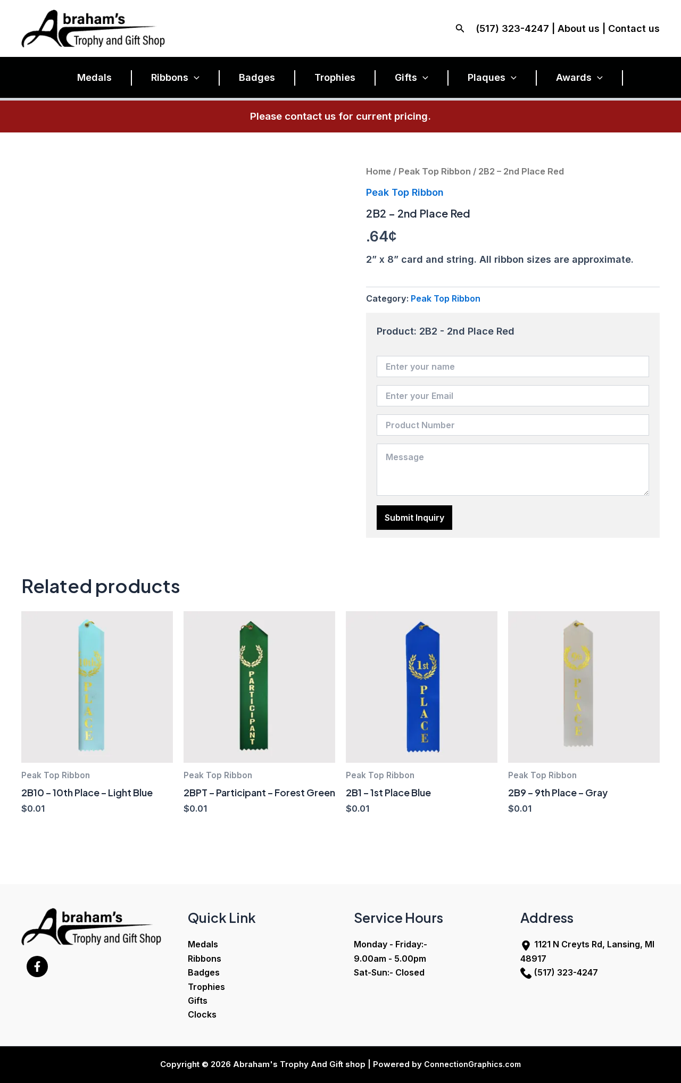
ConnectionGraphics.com (472, 1064)
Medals (94, 77)
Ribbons (204, 958)
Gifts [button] (406, 77)
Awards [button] (574, 77)
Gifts (197, 1000)
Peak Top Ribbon (434, 171)
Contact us (634, 28)
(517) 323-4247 (566, 972)
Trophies (334, 77)
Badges (257, 77)
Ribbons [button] (169, 77)
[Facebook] (37, 966)
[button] (460, 28)
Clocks (202, 1014)
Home (378, 171)
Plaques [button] (486, 77)
